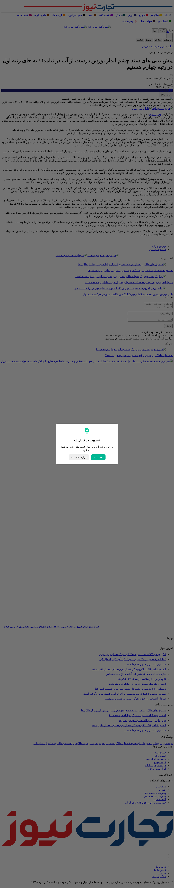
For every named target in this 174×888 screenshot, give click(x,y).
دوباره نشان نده (78, 457)
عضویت (98, 457)
